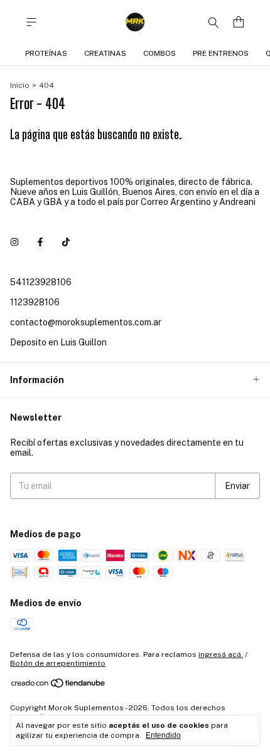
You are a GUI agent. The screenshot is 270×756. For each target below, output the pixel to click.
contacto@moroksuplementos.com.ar (85, 322)
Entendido (163, 735)
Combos (159, 53)
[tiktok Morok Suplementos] (66, 242)
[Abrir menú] (31, 22)
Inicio (20, 85)
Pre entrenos (221, 53)
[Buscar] (213, 22)
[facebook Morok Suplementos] (40, 242)
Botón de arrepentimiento (57, 663)
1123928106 (35, 302)
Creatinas (105, 53)
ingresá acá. (220, 654)
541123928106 (41, 282)
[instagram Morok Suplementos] (14, 242)
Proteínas (46, 53)
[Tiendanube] (58, 685)
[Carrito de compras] (238, 22)
